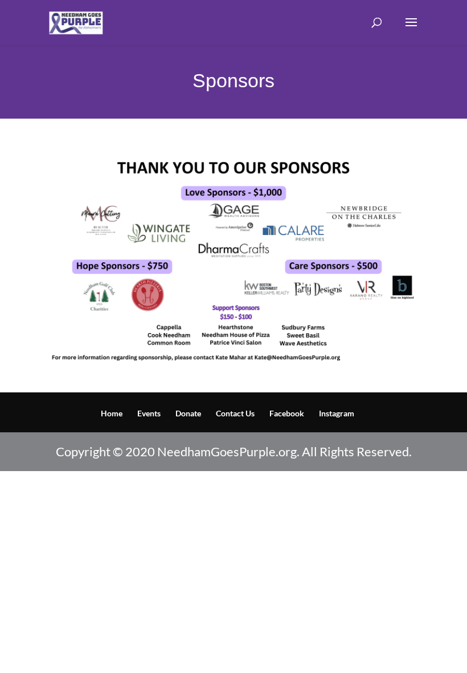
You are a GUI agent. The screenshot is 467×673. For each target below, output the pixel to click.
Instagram (336, 413)
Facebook (286, 413)
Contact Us (235, 413)
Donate (188, 413)
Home (111, 413)
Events (149, 413)
